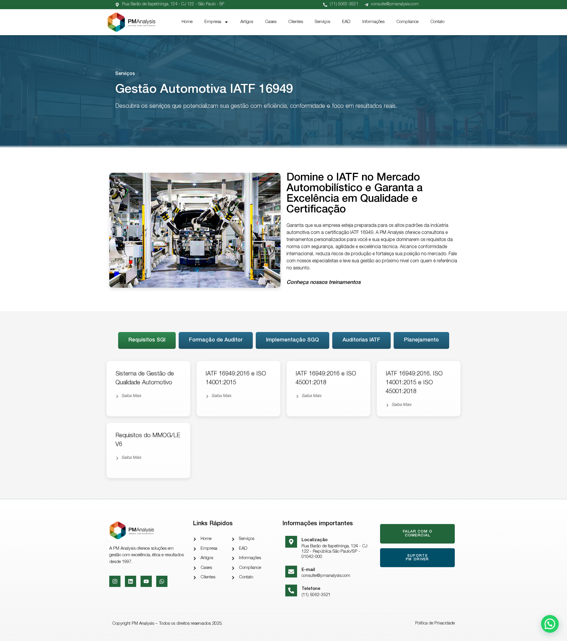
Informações (373, 22)
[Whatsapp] (161, 581)
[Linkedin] (130, 581)
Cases (270, 22)
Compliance (407, 22)
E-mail (308, 570)
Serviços (322, 22)
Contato (437, 22)
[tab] (147, 340)
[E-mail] (291, 571)
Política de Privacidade (435, 624)
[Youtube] (146, 581)
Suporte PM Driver (417, 557)
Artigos (246, 22)
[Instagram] (114, 581)
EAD (346, 22)
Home (187, 22)
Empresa (212, 22)
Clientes (295, 22)
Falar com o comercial (417, 534)
